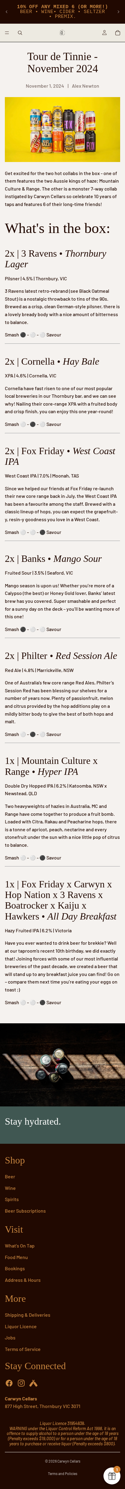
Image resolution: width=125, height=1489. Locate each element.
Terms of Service (23, 1349)
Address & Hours (23, 1280)
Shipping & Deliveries (27, 1315)
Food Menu (16, 1257)
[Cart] (117, 32)
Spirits (12, 1199)
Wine (10, 1188)
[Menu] (7, 33)
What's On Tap (20, 1245)
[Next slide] (118, 12)
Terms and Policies (62, 1473)
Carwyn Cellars (68, 1461)
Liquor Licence (21, 1326)
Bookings (15, 1268)
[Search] (20, 32)
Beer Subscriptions (25, 1211)
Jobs (10, 1337)
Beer (10, 1176)
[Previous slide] (6, 12)
